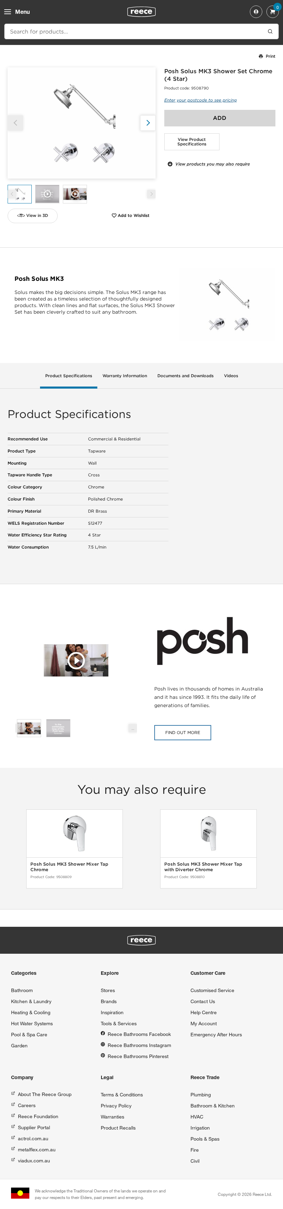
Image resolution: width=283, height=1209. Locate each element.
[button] (148, 123)
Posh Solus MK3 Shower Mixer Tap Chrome (69, 866)
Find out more (182, 732)
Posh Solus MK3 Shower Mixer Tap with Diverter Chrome (203, 866)
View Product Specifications (191, 142)
